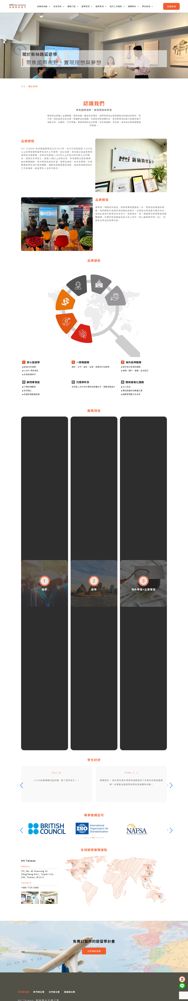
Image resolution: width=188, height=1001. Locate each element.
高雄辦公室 (69, 991)
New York (84, 868)
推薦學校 (132, 6)
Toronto (85, 862)
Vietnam (145, 876)
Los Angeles (72, 869)
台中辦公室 (54, 991)
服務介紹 (71, 6)
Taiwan (149, 870)
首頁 (23, 86)
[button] (130, 189)
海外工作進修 (116, 6)
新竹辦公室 (38, 991)
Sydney (159, 893)
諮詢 (171, 6)
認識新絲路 (42, 6)
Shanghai (148, 864)
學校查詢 (146, 6)
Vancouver (72, 860)
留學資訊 (85, 6)
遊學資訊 (100, 6)
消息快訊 (57, 6)
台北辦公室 (23, 991)
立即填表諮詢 (94, 951)
